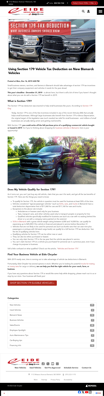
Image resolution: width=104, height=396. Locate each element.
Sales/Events (51, 325)
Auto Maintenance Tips (51, 335)
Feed (99, 393)
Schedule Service (71, 368)
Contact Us (86, 368)
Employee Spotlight (51, 330)
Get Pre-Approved (52, 368)
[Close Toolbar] (4, 393)
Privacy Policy (55, 380)
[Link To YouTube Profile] (53, 364)
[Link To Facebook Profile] (43, 364)
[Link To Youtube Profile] (86, 393)
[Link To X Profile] (48, 364)
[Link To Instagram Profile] (57, 364)
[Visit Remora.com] (91, 386)
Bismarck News (51, 315)
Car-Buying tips (51, 340)
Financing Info (51, 345)
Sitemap (44, 380)
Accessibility (68, 380)
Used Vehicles (51, 310)
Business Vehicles (51, 320)
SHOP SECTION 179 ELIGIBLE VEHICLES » (32, 283)
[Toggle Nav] (100, 11)
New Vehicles (51, 305)
